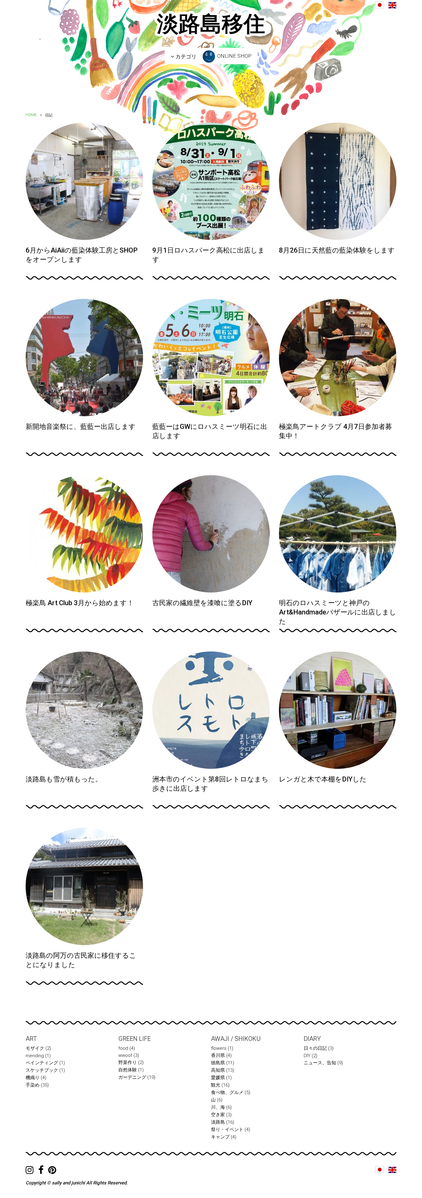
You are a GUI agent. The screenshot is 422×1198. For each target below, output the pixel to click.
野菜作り (127, 1062)
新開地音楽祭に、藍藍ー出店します (81, 426)
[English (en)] (392, 5)
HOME (31, 115)
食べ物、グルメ (227, 1092)
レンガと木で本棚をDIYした (323, 779)
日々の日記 (315, 1048)
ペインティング (42, 1063)
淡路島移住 (211, 23)
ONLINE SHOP (233, 56)
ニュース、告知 (320, 1063)
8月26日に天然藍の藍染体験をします (337, 250)
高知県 (218, 1070)
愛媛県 (218, 1077)
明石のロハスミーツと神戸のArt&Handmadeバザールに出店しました (337, 612)
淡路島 (218, 1122)
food (123, 1048)
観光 (215, 1085)
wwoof (125, 1055)
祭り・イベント (227, 1129)
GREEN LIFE (134, 1038)
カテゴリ (185, 56)
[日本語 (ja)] (379, 5)
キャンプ (220, 1137)
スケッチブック (42, 1070)
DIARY (312, 1038)
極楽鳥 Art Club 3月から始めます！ (80, 603)
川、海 (218, 1107)
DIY (307, 1055)
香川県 (218, 1055)
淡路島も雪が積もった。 (64, 779)
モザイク (35, 1048)
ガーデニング (132, 1077)
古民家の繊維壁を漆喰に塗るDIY (202, 603)
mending (35, 1055)
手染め (33, 1085)
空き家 (218, 1114)
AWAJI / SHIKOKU (236, 1038)
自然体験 (127, 1070)
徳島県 (218, 1063)
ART (31, 1038)
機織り (33, 1077)
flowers (218, 1048)
